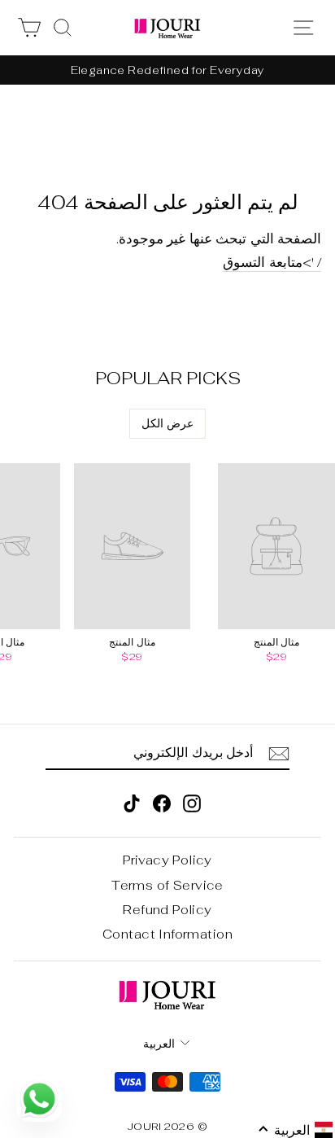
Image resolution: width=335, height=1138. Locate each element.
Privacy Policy (167, 860)
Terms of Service (167, 885)
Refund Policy (167, 909)
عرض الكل (167, 423)
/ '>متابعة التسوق (272, 263)
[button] (295, 1130)
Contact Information (167, 934)
